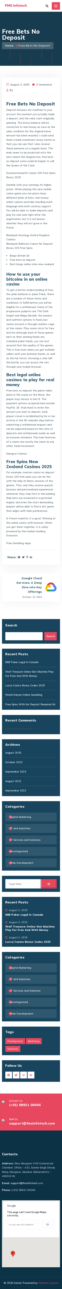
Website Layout (48, 1282)
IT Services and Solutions (25, 839)
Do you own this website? (21, 1225)
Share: (11, 557)
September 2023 (15, 771)
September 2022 (15, 790)
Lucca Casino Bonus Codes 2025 (25, 685)
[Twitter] (23, 557)
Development (15, 1041)
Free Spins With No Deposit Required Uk (30, 704)
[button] (12, 1254)
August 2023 (13, 781)
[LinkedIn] (31, 557)
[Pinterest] (27, 557)
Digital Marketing (20, 817)
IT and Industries (20, 828)
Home (9, 45)
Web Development (21, 862)
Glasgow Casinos (16, 453)
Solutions (12, 1048)
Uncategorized (19, 851)
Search (11, 625)
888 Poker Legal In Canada (22, 662)
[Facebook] (19, 557)
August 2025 (13, 752)
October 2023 (13, 762)
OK (47, 1224)
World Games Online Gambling (23, 694)
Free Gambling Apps (18, 543)
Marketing (34, 1041)
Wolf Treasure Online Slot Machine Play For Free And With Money (30, 928)
